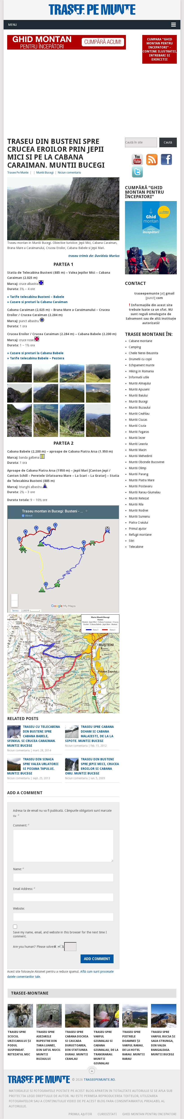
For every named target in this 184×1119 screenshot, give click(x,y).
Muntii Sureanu (139, 516)
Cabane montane (140, 341)
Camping (135, 347)
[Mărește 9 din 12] (26, 410)
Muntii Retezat (139, 498)
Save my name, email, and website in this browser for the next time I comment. (60, 934)
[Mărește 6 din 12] (52, 390)
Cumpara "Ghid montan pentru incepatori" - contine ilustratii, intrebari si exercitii (159, 49)
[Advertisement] (92, 98)
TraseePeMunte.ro (99, 1079)
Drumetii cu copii (140, 359)
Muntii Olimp (137, 468)
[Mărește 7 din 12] (78, 390)
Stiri (131, 540)
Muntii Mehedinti (140, 456)
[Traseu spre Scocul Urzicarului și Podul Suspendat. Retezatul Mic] (20, 1016)
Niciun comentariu (69, 172)
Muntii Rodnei (138, 510)
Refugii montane (140, 534)
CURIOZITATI (107, 1114)
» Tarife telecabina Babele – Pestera (35, 358)
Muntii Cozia (137, 425)
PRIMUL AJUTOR (80, 1114)
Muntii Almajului (140, 383)
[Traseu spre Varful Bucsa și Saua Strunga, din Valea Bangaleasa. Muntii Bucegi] (163, 1016)
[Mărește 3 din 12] (78, 370)
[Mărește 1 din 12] (26, 370)
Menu (12, 24)
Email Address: (24, 889)
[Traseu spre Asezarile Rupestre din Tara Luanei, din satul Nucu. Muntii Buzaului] (49, 1016)
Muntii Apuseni (139, 389)
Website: (19, 908)
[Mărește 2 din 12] (52, 370)
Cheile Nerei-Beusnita (143, 353)
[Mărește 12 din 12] (104, 410)
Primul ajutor (138, 528)
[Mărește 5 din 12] (26, 390)
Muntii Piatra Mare (141, 480)
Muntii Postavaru (140, 486)
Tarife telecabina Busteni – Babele (37, 297)
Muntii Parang (138, 474)
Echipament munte (141, 365)
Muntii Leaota (138, 444)
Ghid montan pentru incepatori (149, 1114)
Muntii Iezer (137, 438)
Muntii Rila (136, 504)
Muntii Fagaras (139, 432)
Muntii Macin (138, 450)
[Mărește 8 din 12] (104, 390)
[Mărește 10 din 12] (52, 410)
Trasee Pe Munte (17, 172)
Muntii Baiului (138, 395)
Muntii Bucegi (45, 172)
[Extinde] (113, 183)
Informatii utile (139, 377)
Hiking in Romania (141, 371)
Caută (168, 142)
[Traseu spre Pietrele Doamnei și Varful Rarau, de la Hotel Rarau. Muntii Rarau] (135, 1016)
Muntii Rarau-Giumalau (144, 492)
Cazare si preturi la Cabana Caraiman (39, 302)
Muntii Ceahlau (139, 413)
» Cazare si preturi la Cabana (30, 353)
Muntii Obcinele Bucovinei (146, 462)
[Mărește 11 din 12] (78, 410)
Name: (18, 869)
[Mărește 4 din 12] (104, 370)
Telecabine (136, 547)
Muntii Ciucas (138, 419)
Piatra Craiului (138, 522)
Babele (58, 353)
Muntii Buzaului (139, 407)
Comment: (21, 825)
